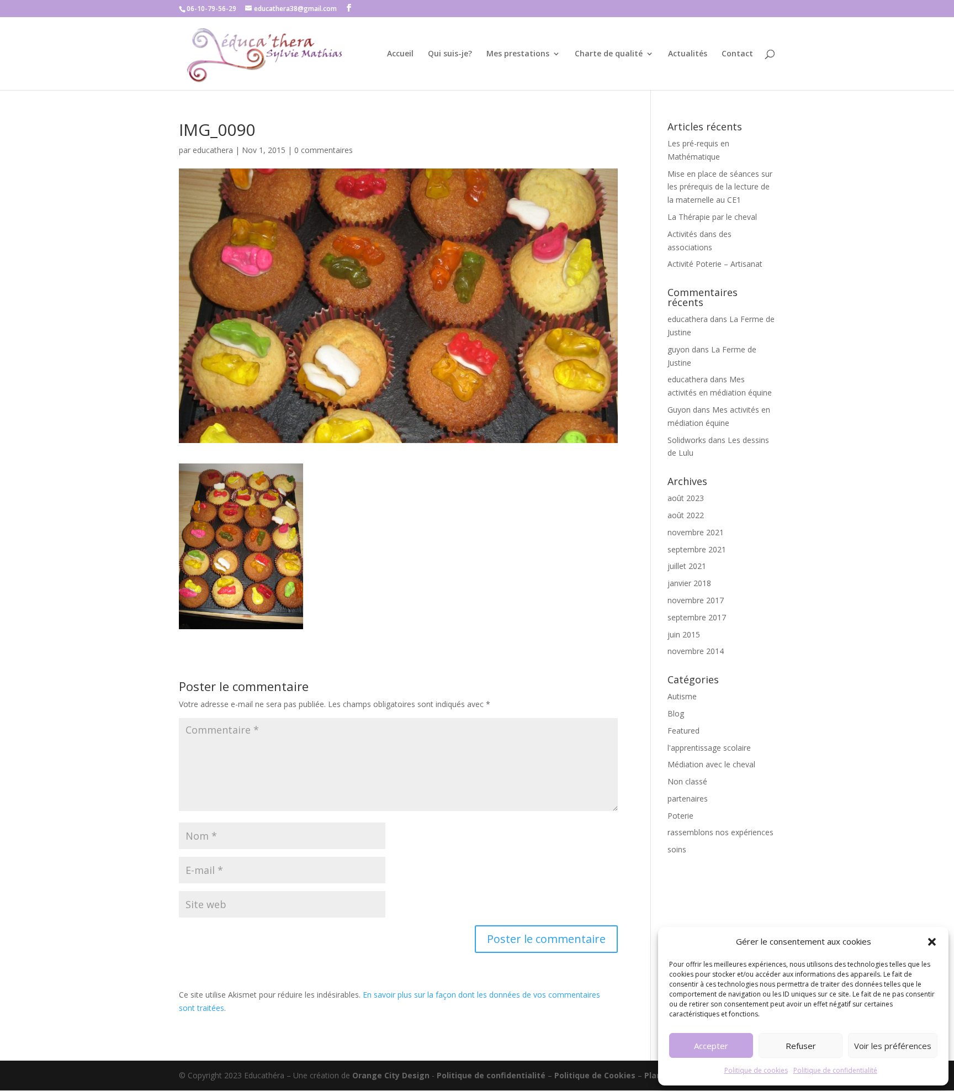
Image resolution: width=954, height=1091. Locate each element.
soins (676, 849)
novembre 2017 (695, 600)
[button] (931, 941)
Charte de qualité (609, 54)
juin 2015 (683, 634)
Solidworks (686, 440)
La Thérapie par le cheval (712, 217)
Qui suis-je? (450, 54)
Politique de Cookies (596, 1075)
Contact (737, 54)
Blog (675, 713)
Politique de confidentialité (835, 1070)
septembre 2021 (696, 549)
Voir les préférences (892, 1045)
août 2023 (685, 498)
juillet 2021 (686, 566)
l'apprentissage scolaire (709, 747)
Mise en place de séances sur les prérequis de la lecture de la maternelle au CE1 (719, 186)
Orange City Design (391, 1075)
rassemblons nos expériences (720, 832)
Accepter (711, 1045)
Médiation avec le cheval (711, 764)
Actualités (687, 54)
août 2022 (685, 515)
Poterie (680, 815)
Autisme (682, 696)
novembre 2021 (695, 532)
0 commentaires (323, 150)
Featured (683, 730)
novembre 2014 (695, 651)
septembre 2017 (696, 617)
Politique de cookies (756, 1070)
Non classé (687, 781)
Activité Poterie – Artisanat (714, 264)
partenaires (687, 798)
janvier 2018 (689, 583)
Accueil (400, 54)
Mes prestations (517, 54)
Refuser (801, 1045)
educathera (213, 150)
